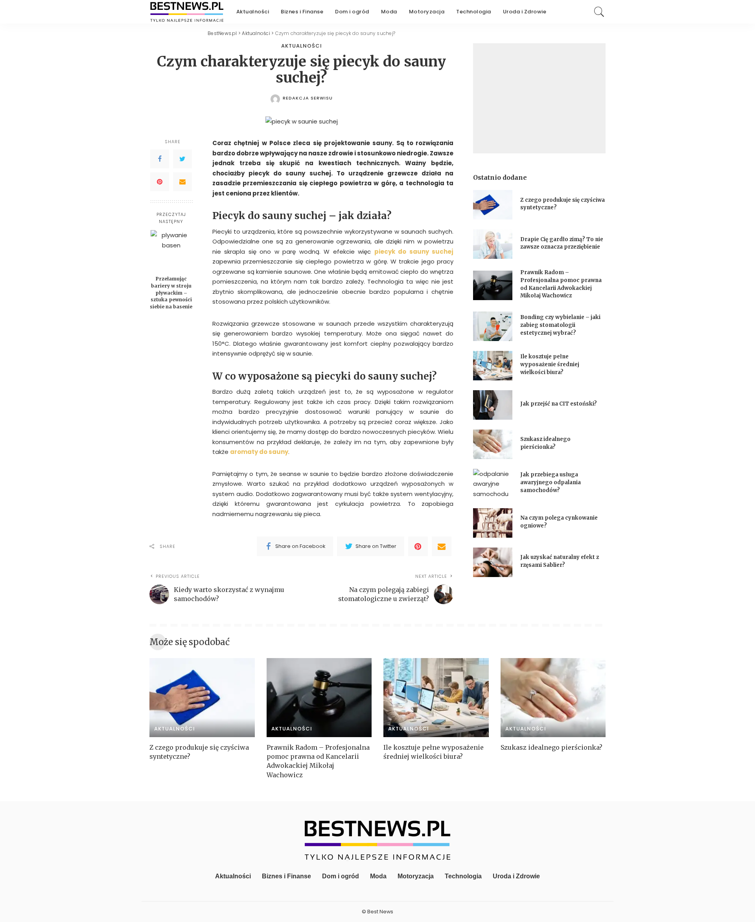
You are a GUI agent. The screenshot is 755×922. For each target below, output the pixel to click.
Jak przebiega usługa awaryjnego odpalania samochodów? (550, 482)
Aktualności (301, 45)
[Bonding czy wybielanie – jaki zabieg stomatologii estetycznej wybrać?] (492, 326)
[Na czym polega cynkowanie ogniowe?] (492, 523)
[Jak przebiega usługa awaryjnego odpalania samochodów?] (492, 483)
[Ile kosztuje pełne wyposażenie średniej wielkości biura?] (492, 365)
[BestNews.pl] (187, 11)
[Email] (182, 181)
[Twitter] (182, 158)
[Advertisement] (539, 98)
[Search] (599, 12)
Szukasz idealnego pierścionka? (552, 747)
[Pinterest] (159, 181)
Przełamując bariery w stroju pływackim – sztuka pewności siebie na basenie (171, 293)
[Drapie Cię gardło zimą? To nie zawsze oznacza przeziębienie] (492, 244)
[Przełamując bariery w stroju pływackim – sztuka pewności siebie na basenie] (171, 250)
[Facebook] (159, 158)
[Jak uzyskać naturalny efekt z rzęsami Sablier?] (492, 562)
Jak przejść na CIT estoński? (559, 403)
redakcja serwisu (308, 98)
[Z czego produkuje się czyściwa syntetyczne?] (492, 204)
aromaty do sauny (259, 452)
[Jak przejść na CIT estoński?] (492, 405)
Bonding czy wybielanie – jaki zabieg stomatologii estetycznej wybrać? (560, 325)
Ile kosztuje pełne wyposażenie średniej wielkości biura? (549, 364)
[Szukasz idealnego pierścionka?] (492, 444)
